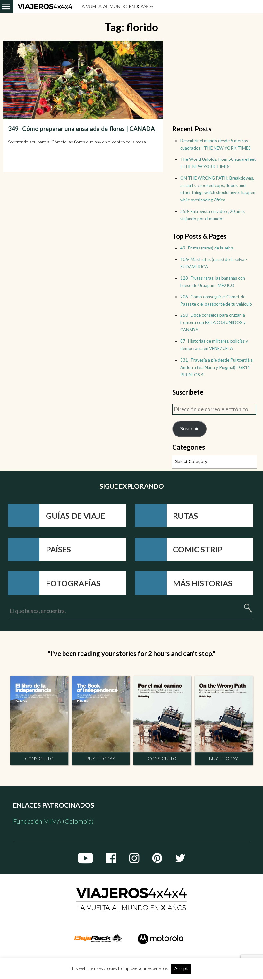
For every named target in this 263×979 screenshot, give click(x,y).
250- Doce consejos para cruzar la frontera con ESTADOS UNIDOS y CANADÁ (213, 322)
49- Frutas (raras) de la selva (207, 247)
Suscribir (189, 428)
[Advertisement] (214, 81)
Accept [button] (181, 968)
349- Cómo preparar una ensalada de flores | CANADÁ (81, 128)
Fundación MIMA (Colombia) (53, 821)
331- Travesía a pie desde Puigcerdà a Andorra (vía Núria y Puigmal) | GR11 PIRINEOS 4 (216, 367)
